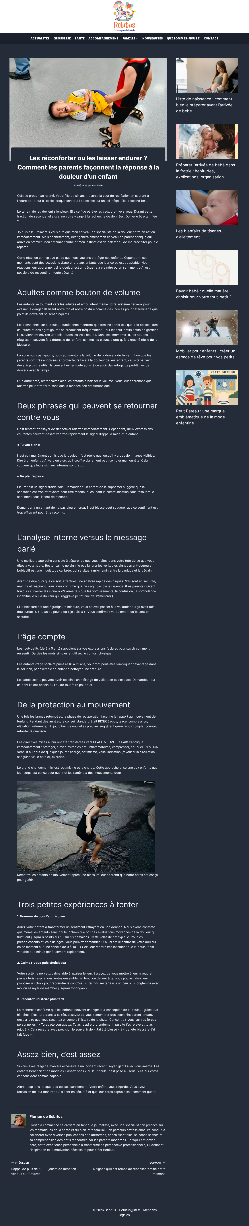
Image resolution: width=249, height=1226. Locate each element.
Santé (80, 38)
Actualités (40, 38)
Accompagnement (103, 38)
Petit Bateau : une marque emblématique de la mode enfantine (200, 417)
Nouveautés (152, 38)
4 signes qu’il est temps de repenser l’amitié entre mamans (129, 1168)
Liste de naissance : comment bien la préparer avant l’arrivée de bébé (204, 105)
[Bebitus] (124, 16)
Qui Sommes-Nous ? (183, 38)
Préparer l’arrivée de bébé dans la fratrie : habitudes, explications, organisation (205, 171)
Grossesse (62, 38)
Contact (211, 38)
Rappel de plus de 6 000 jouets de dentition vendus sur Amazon (43, 1168)
